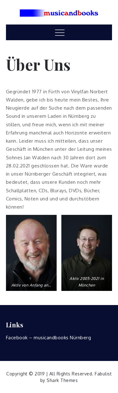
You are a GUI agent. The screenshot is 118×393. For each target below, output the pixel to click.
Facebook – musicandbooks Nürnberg (48, 338)
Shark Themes (62, 380)
